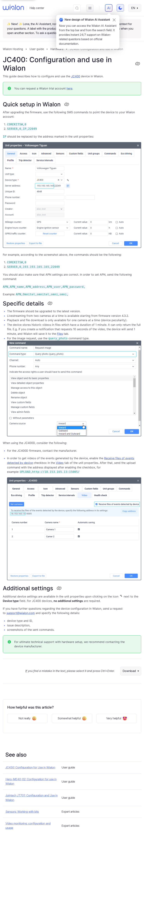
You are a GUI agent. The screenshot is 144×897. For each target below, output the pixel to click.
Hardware (56, 49)
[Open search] (77, 8)
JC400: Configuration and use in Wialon (96, 49)
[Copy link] (137, 64)
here (69, 88)
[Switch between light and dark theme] (120, 8)
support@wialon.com (20, 613)
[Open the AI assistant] (108, 8)
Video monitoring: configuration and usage (28, 826)
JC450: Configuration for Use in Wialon (30, 767)
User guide (37, 49)
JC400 (75, 76)
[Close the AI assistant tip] (114, 20)
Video (60, 463)
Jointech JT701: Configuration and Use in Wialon (31, 798)
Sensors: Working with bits (22, 811)
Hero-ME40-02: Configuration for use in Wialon (31, 781)
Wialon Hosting (13, 49)
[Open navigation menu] (90, 8)
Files (60, 333)
